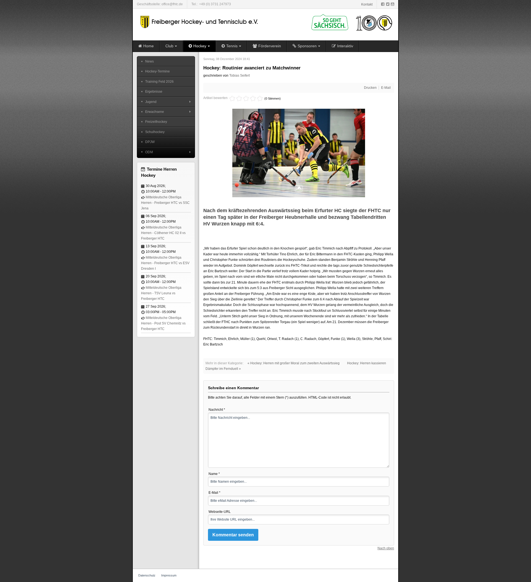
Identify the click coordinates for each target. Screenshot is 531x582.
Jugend (151, 102)
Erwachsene (154, 112)
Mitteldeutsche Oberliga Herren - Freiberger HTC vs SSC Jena (165, 203)
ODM (149, 152)
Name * (214, 474)
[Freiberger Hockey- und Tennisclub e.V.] (199, 22)
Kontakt (367, 4)
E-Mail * (214, 493)
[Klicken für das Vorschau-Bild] (298, 153)
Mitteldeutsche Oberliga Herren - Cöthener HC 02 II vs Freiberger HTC (163, 233)
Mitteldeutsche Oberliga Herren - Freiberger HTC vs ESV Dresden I (165, 263)
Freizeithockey (156, 122)
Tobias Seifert (239, 75)
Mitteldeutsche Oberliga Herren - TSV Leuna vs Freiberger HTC (161, 293)
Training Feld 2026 (159, 82)
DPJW (150, 142)
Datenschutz (146, 575)
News (149, 61)
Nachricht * (217, 410)
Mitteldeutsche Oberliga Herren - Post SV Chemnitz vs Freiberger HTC (163, 323)
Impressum (168, 575)
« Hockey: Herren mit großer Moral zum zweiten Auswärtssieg (294, 363)
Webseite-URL (220, 512)
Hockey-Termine (157, 71)
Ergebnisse (153, 91)
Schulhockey (155, 132)
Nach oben (386, 548)
